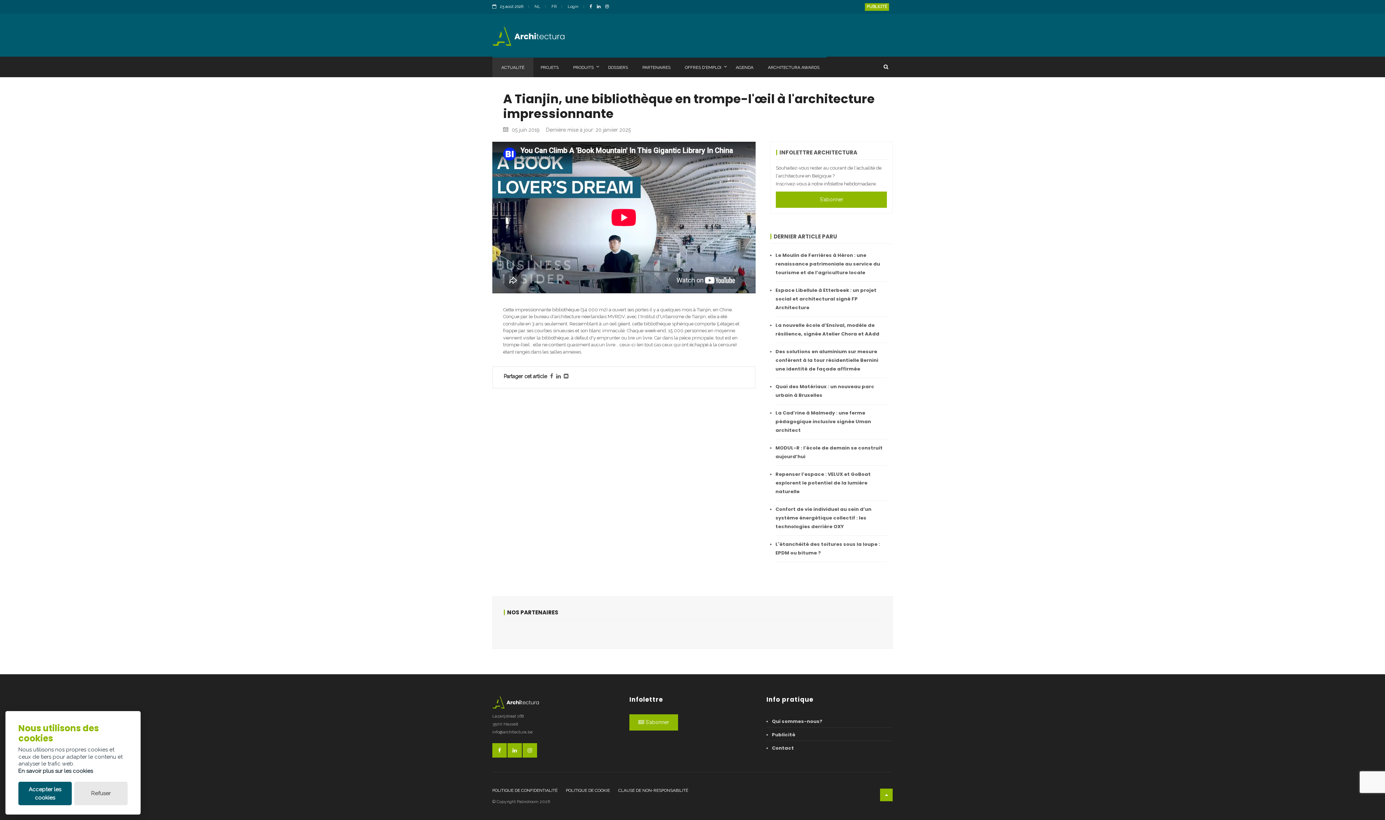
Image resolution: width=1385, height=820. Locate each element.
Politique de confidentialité (525, 790)
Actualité (512, 67)
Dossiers (618, 67)
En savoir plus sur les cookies (55, 771)
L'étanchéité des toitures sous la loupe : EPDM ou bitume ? (827, 548)
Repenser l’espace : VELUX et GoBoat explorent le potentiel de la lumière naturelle (823, 483)
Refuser (101, 793)
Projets (550, 67)
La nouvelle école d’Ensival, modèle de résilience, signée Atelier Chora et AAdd (827, 329)
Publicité (877, 6)
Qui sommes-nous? (797, 721)
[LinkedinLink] (600, 7)
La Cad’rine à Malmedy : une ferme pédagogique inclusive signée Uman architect (823, 421)
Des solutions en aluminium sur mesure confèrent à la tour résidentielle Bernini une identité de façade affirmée (826, 360)
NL (537, 6)
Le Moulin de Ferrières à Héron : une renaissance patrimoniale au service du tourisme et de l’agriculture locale (827, 264)
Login (573, 6)
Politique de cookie (588, 790)
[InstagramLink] (608, 7)
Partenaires (656, 67)
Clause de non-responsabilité (653, 790)
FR (554, 6)
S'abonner (831, 199)
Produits (583, 67)
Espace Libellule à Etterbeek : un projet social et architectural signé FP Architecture (825, 299)
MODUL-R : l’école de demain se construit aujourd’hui (829, 452)
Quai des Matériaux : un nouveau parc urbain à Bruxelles (824, 391)
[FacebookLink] (593, 7)
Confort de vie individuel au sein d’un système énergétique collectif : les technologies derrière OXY (823, 518)
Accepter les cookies (45, 793)
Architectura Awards (793, 67)
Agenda (744, 67)
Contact (783, 748)
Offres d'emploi (703, 67)
